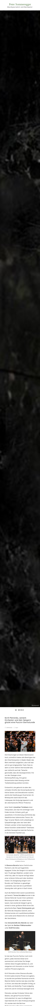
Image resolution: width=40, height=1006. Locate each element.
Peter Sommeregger (20, 4)
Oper (16, 727)
